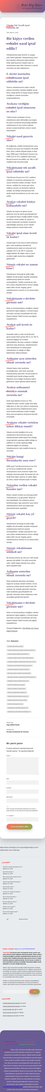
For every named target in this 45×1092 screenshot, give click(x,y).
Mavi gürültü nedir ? (8, 887)
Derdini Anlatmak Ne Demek (17, 732)
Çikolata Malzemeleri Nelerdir (11, 1003)
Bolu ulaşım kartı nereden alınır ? (12, 877)
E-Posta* (9, 788)
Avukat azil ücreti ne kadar (15, 646)
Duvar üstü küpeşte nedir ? (10, 911)
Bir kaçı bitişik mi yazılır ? (10, 901)
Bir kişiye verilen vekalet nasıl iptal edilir (19, 673)
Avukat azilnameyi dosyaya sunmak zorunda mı (21, 650)
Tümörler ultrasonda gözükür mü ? (12, 867)
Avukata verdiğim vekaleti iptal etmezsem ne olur (21, 662)
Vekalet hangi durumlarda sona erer (18, 696)
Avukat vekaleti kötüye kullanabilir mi (18, 654)
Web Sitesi (9, 797)
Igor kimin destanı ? (8, 872)
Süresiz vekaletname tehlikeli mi (17, 692)
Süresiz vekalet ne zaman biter (16, 688)
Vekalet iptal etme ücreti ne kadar (17, 700)
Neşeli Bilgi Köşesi (32, 5)
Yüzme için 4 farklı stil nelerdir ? (12, 892)
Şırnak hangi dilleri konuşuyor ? (12, 882)
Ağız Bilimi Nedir (13, 725)
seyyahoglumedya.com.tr (29, 847)
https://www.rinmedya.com (9, 847)
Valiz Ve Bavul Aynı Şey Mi (10, 1015)
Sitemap (16, 850)
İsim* (7, 779)
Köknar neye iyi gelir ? (9, 906)
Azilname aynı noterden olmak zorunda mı (20, 665)
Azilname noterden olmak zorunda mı (18, 669)
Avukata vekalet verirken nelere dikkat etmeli (20, 658)
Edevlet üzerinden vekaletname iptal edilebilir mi (21, 677)
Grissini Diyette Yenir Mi (9, 1009)
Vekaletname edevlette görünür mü (18, 708)
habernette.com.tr (6, 850)
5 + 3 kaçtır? (10, 815)
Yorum (8, 755)
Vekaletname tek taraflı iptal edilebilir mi (19, 711)
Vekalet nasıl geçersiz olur (15, 704)
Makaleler (15, 641)
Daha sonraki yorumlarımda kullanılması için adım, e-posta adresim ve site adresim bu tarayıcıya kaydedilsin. (22, 809)
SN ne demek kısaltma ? (10, 897)
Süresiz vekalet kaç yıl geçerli (16, 685)
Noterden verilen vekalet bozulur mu (18, 681)
